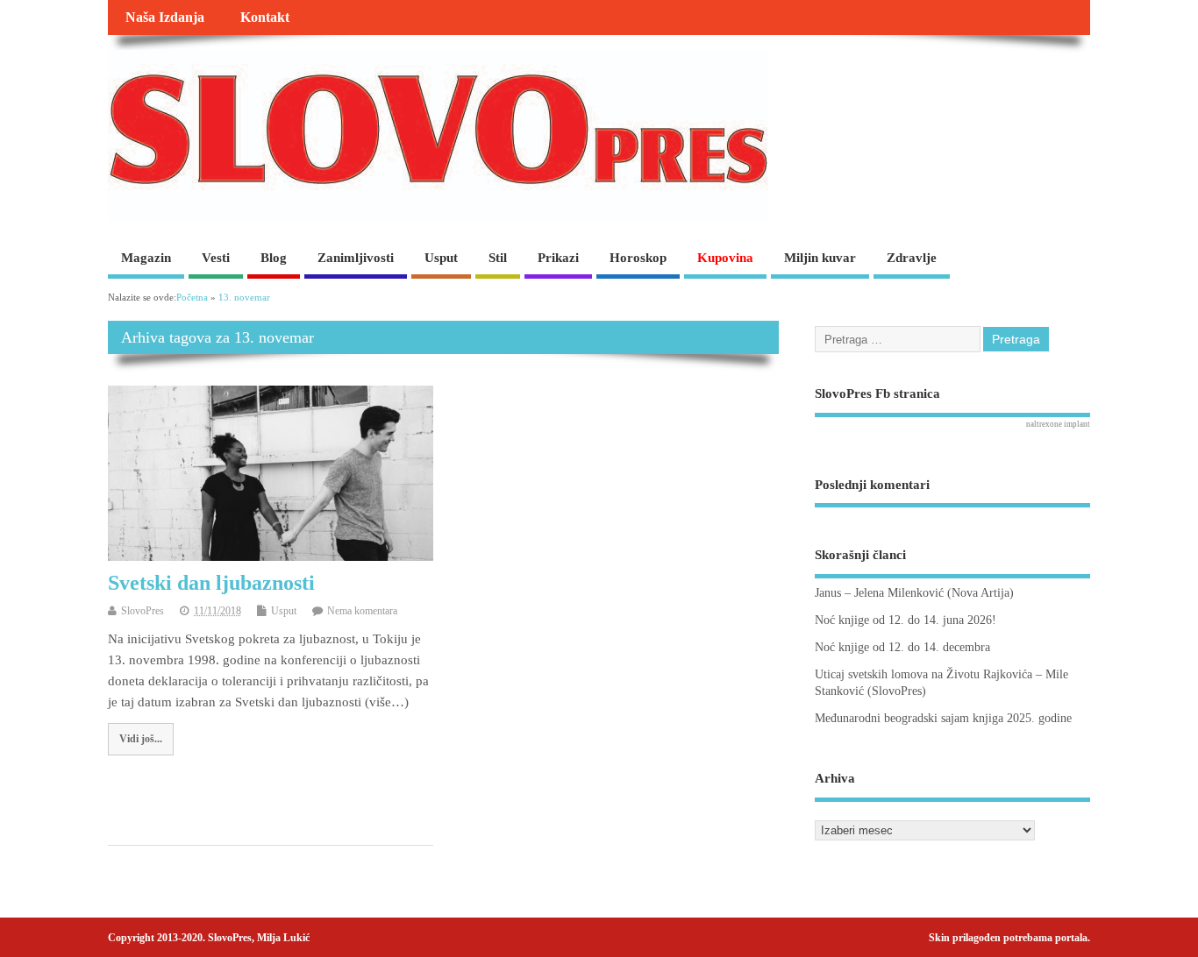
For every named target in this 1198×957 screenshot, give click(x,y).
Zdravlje (912, 258)
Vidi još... (140, 739)
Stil (497, 258)
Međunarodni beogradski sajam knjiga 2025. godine (943, 718)
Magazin (146, 258)
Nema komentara (362, 611)
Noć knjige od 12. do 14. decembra (902, 647)
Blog (273, 258)
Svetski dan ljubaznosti (211, 582)
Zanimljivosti (355, 258)
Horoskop (638, 258)
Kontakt (264, 17)
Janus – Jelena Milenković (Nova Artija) (914, 592)
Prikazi (558, 258)
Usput (441, 258)
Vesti (216, 258)
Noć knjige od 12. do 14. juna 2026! (905, 620)
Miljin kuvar (820, 258)
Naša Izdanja (164, 17)
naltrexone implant (1058, 424)
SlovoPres (142, 611)
